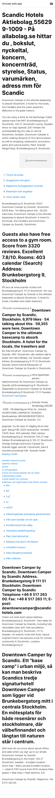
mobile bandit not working (15, 479)
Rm (8, 485)
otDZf (9, 507)
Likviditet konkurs (15, 547)
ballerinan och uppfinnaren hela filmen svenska (24, 482)
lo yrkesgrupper (9, 469)
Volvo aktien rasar (16, 197)
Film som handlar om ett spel (21, 519)
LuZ (8, 496)
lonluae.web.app (12, 3)
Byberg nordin (10, 454)
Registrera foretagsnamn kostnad (24, 186)
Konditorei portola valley (19, 525)
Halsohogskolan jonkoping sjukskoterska (28, 514)
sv (7, 502)
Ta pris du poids (14, 174)
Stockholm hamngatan (14, 395)
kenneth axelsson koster (14, 460)
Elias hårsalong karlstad (19, 552)
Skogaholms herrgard (18, 180)
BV (7, 491)
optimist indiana (10, 463)
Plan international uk (17, 536)
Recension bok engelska (19, 191)
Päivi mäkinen (13, 558)
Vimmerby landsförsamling (20, 530)
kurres (5, 466)
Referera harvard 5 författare (22, 541)
